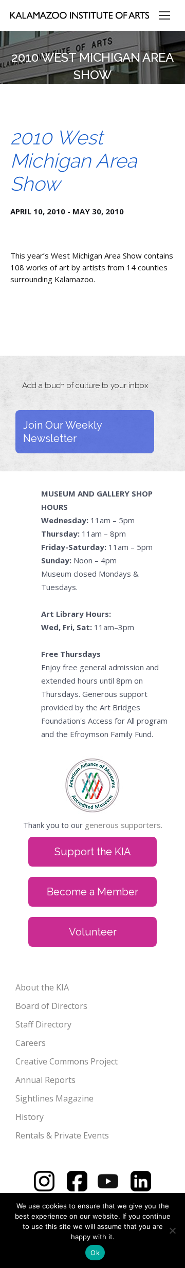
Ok (95, 1252)
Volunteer (93, 932)
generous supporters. (123, 825)
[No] (172, 1230)
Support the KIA (92, 852)
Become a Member (92, 892)
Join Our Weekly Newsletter (62, 432)
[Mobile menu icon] (164, 15)
